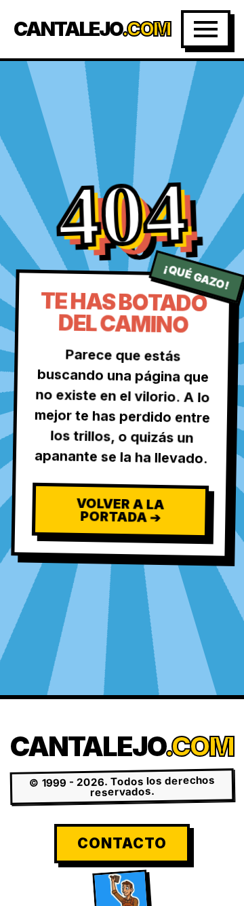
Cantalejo (92, 29)
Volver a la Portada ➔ (121, 510)
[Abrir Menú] (205, 29)
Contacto (122, 843)
